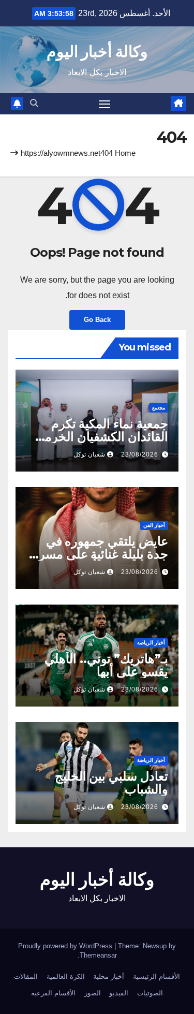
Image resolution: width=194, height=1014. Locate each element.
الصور (92, 993)
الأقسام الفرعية (53, 993)
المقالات (26, 976)
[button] (34, 103)
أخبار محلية (108, 976)
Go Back (97, 320)
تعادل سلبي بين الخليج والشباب (111, 783)
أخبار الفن (154, 525)
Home (125, 153)
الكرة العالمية (66, 976)
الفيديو (118, 993)
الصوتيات (150, 993)
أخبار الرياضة (151, 642)
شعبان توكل (89, 454)
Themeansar (98, 955)
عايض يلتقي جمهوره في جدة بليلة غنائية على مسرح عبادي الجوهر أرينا (99, 554)
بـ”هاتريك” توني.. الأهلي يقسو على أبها (106, 665)
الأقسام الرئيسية (156, 976)
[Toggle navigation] (104, 104)
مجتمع (158, 407)
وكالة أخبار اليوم (97, 51)
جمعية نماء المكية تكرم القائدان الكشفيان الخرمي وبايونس (101, 436)
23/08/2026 (139, 454)
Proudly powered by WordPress (66, 946)
